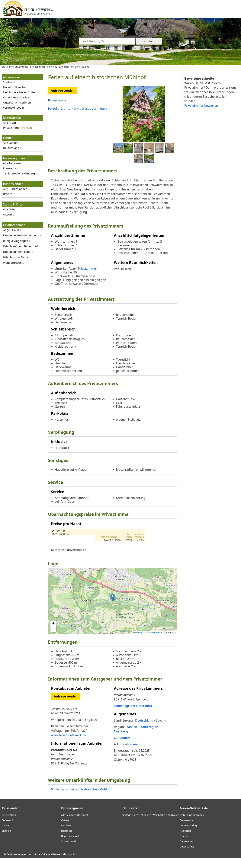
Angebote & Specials (16, 97)
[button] (112, 597)
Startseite (9, 82)
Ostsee (65, 820)
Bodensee (66, 830)
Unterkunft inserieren (17, 102)
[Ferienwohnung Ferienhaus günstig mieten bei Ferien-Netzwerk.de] (28, 15)
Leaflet (139, 632)
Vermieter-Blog (188, 825)
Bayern (7, 194)
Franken (8, 168)
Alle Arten (9, 122)
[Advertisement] (210, 171)
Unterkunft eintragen (192, 815)
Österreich (8, 820)
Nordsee (66, 825)
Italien (5, 825)
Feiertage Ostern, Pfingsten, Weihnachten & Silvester (150, 815)
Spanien (6, 830)
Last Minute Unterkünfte (19, 92)
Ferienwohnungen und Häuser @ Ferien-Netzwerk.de (36, 854)
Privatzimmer (87, 268)
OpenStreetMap (155, 632)
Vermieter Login (13, 107)
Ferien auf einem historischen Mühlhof (84, 789)
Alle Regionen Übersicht (74, 815)
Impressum (186, 841)
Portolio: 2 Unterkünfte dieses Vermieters (78, 109)
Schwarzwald (68, 841)
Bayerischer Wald (70, 836)
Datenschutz (187, 846)
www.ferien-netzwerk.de (68, 735)
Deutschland (11, 148)
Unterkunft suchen (15, 87)
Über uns (185, 836)
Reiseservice (186, 820)
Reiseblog (185, 830)
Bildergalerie (57, 100)
